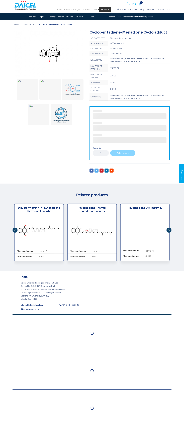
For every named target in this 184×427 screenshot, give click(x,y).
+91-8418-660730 (31, 309)
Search (105, 9)
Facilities (132, 9)
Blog (142, 9)
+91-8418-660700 (70, 305)
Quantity (97, 148)
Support (151, 9)
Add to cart (123, 153)
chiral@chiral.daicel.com (33, 305)
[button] (168, 230)
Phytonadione (28, 24)
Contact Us (164, 9)
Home (17, 24)
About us (121, 9)
